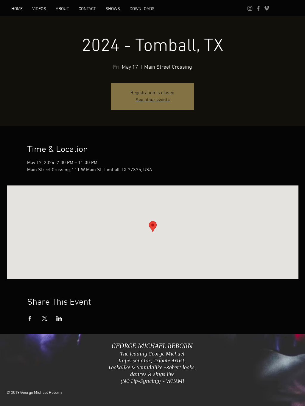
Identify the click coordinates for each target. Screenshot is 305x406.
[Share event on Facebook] (30, 318)
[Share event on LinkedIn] (59, 318)
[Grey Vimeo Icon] (266, 8)
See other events (153, 100)
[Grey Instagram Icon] (250, 8)
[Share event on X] (44, 318)
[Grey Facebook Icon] (258, 8)
